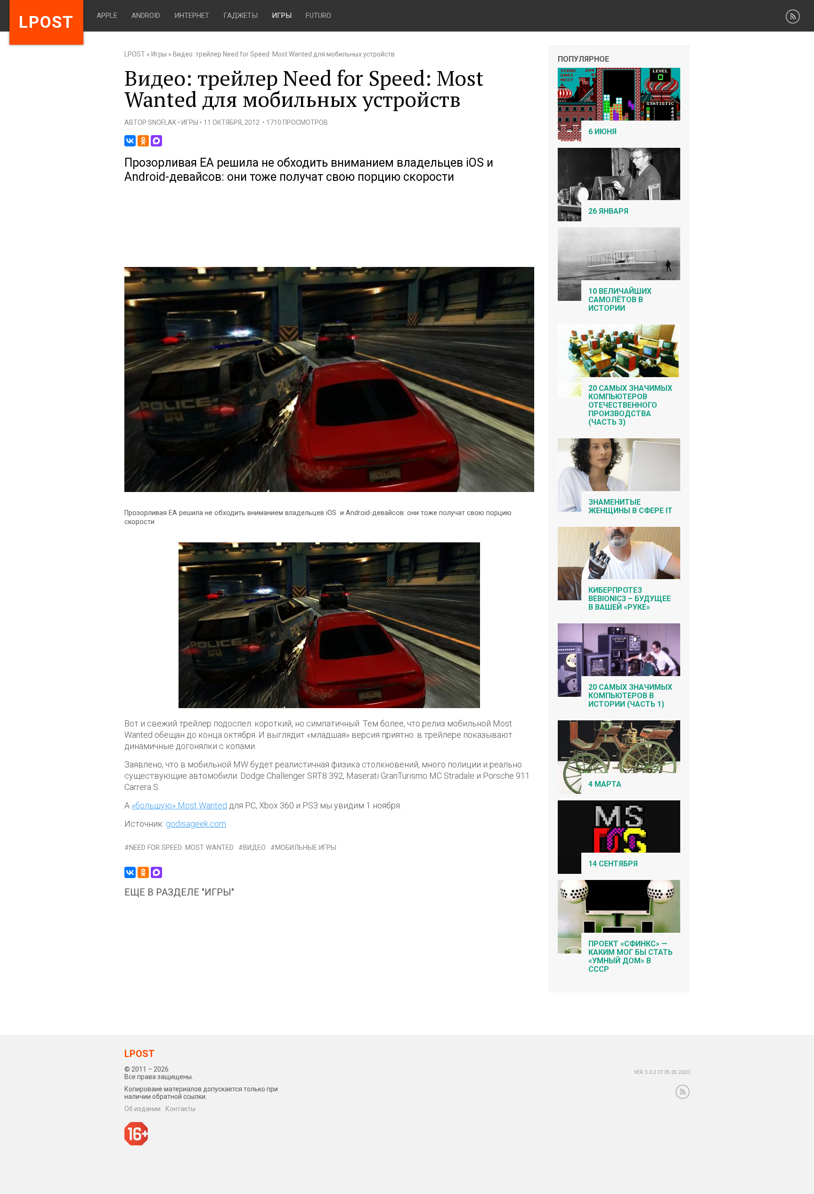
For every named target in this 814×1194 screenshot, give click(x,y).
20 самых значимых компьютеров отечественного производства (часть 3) (630, 405)
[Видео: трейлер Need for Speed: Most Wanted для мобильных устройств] (329, 490)
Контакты (180, 1109)
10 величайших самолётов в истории (619, 300)
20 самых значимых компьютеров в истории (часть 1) (630, 696)
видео (254, 848)
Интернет (191, 15)
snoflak (162, 122)
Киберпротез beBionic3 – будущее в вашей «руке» (629, 599)
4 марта (604, 784)
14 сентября (613, 863)
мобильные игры (305, 848)
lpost (46, 22)
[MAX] (156, 140)
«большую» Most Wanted (179, 805)
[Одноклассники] (143, 140)
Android (145, 15)
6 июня (602, 131)
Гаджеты (240, 15)
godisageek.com (196, 824)
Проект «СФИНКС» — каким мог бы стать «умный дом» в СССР (630, 956)
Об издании (142, 1109)
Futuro (318, 15)
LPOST (134, 54)
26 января (608, 211)
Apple (107, 15)
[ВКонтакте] (130, 140)
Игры (282, 15)
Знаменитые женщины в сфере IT (630, 506)
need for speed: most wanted (181, 848)
